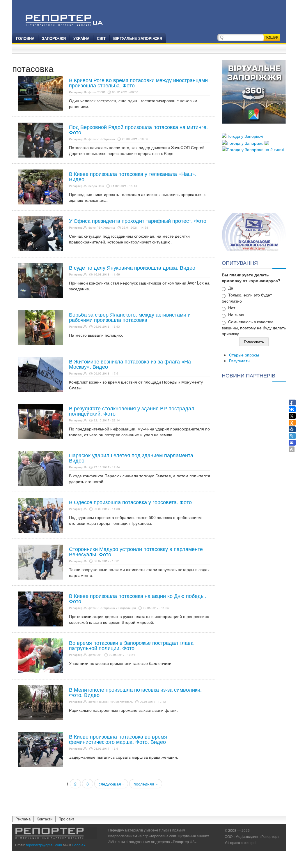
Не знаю (236, 314)
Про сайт (66, 819)
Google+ (79, 844)
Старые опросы (244, 355)
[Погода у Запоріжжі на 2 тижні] (253, 149)
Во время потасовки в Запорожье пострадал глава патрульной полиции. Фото (131, 645)
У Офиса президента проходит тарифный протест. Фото (137, 220)
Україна (81, 38)
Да (230, 288)
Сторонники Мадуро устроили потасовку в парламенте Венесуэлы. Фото (136, 551)
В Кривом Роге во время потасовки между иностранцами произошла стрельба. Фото (138, 82)
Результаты (239, 360)
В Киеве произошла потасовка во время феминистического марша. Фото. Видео (118, 738)
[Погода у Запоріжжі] (242, 135)
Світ (101, 38)
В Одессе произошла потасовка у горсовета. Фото (130, 502)
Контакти (44, 819)
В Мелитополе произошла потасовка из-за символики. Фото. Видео (135, 692)
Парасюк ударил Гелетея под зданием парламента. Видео (132, 457)
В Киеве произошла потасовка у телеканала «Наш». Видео (132, 176)
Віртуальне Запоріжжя (137, 38)
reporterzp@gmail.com (44, 844)
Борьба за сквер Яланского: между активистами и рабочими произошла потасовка (130, 316)
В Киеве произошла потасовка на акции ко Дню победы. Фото (137, 598)
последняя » (146, 784)
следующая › (111, 784)
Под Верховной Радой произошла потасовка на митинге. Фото (138, 129)
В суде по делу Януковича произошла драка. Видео (132, 267)
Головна (25, 38)
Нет (231, 307)
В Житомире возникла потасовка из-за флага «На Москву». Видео (130, 363)
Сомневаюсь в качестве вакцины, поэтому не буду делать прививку (254, 327)
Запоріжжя (54, 38)
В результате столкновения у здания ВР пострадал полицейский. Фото (131, 410)
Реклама (23, 819)
